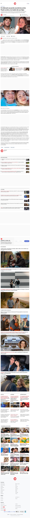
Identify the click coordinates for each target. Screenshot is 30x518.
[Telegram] (13, 511)
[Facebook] (4, 511)
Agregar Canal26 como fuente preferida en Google (25, 15)
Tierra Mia (2, 498)
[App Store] (18, 511)
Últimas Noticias (2, 483)
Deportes (2, 486)
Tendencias (2, 493)
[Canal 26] (15, 478)
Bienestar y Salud (17, 483)
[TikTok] (10, 511)
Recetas (2, 492)
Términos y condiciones (3, 505)
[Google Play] (22, 511)
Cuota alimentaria (6, 147)
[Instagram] (5, 511)
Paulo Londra (12, 147)
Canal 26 (5, 14)
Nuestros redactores (3, 508)
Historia (2, 488)
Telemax (16, 498)
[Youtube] (8, 511)
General (16, 487)
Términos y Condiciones (13, 514)
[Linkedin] (9, 511)
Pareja (2, 147)
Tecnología (16, 492)
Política (2, 394)
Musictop (2, 500)
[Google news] (14, 511)
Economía (12, 394)
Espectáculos (3, 6)
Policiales (2, 491)
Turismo (16, 493)
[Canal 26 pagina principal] (15, 4)
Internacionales (23, 394)
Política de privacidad (17, 505)
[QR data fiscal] (25, 512)
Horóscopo (16, 488)
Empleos (16, 508)
